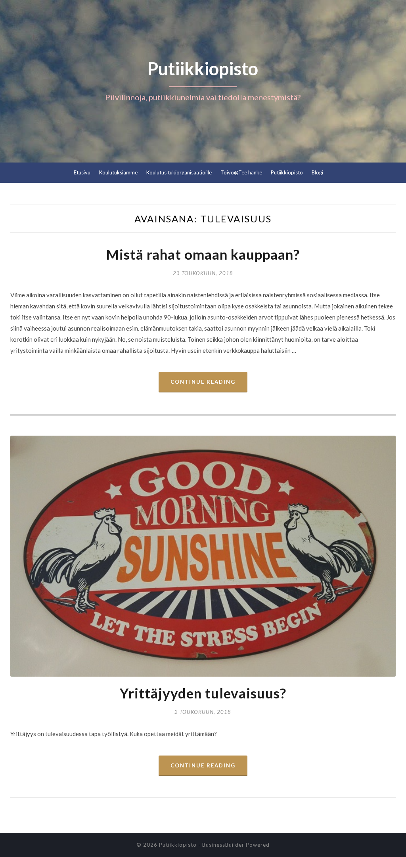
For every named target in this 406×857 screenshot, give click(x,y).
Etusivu (82, 172)
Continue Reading (203, 382)
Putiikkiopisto (287, 172)
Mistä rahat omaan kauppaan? (203, 254)
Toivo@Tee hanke (241, 172)
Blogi (317, 172)
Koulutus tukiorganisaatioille (179, 172)
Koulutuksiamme (118, 172)
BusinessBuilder (223, 845)
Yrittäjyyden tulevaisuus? (203, 693)
